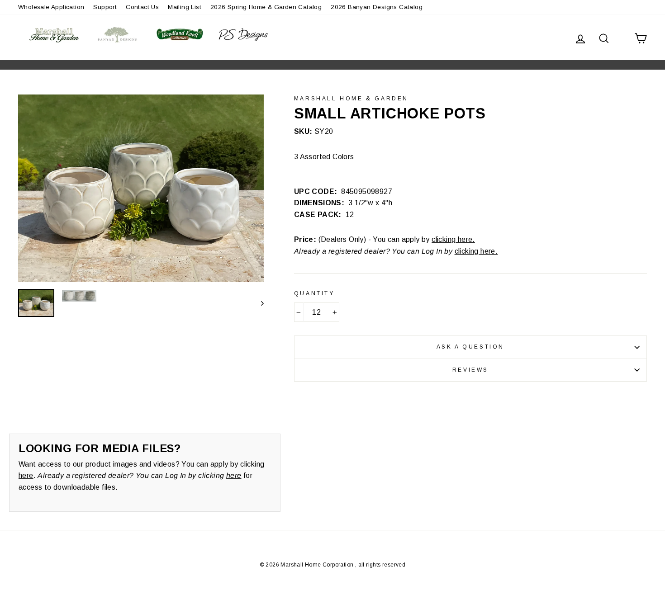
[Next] (258, 303)
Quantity (314, 293)
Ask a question (470, 347)
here (26, 475)
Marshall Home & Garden (351, 98)
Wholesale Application (51, 7)
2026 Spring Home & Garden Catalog (266, 7)
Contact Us (142, 7)
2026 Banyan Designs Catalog (377, 7)
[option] (141, 188)
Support (105, 7)
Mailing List (184, 7)
